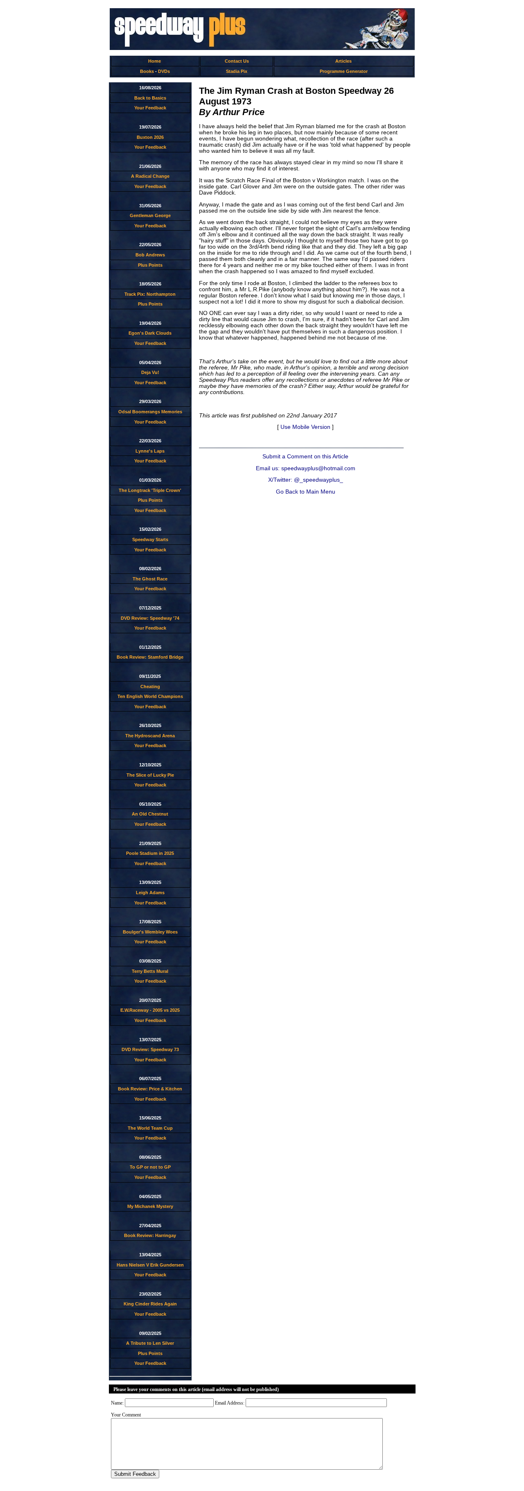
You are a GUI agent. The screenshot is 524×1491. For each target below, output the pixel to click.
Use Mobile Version (305, 427)
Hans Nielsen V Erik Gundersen (150, 1264)
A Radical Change (150, 176)
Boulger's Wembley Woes (150, 931)
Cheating (150, 686)
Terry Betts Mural (150, 971)
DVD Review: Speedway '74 (150, 618)
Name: (117, 1403)
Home (154, 61)
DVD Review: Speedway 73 (150, 1049)
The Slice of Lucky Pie (150, 775)
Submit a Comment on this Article (305, 456)
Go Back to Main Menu (305, 492)
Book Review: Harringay (150, 1235)
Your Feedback (150, 107)
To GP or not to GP (150, 1167)
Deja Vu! (150, 372)
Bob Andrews (150, 254)
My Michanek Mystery (150, 1206)
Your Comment (126, 1415)
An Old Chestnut (150, 813)
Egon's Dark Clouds (150, 333)
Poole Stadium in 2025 (150, 853)
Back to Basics (150, 97)
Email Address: (229, 1403)
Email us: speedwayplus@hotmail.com (305, 468)
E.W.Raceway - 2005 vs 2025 (150, 1010)
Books (147, 71)
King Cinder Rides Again (150, 1303)
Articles (343, 61)
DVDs (164, 71)
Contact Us (237, 61)
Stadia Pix (236, 71)
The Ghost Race (150, 578)
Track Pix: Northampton (150, 294)
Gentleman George (150, 215)
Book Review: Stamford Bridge (150, 657)
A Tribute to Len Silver (150, 1343)
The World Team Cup (150, 1128)
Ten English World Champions (150, 696)
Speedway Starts (150, 539)
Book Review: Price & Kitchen (150, 1088)
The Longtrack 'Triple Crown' (150, 490)
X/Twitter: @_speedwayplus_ (305, 480)
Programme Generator (344, 71)
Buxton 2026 (150, 137)
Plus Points (150, 265)
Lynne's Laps (150, 451)
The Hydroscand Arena (150, 735)
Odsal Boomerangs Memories (150, 411)
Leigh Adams (150, 892)
